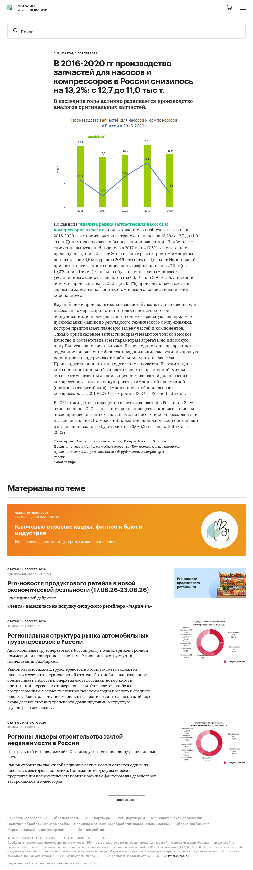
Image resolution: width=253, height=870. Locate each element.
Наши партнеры (97, 818)
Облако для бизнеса (192, 824)
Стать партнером (130, 818)
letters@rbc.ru (178, 855)
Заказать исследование (27, 818)
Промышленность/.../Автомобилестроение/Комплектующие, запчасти (117, 447)
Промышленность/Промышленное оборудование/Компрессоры (109, 452)
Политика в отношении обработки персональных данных (122, 824)
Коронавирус (65, 462)
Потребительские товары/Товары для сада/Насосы (121, 441)
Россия (59, 457)
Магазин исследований (33, 8)
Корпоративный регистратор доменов (40, 830)
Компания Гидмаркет (24, 626)
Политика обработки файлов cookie (38, 824)
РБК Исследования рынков (37, 517)
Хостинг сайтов (91, 830)
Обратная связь (65, 818)
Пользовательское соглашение (176, 818)
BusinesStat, (64, 53)
